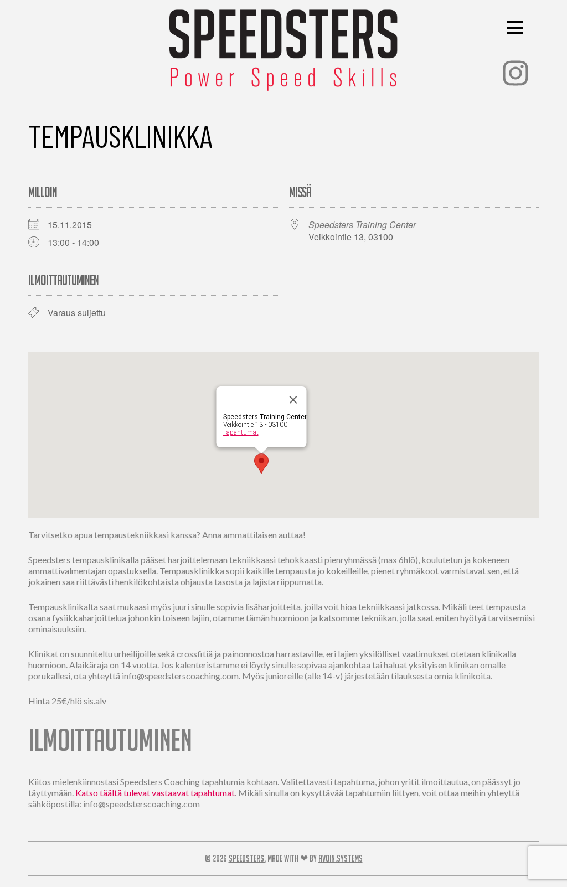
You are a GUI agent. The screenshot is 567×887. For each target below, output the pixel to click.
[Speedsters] (283, 47)
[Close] (293, 399)
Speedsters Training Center (362, 224)
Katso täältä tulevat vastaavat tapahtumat (155, 792)
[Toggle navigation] (518, 27)
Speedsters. (247, 858)
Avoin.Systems (340, 858)
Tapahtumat (241, 432)
